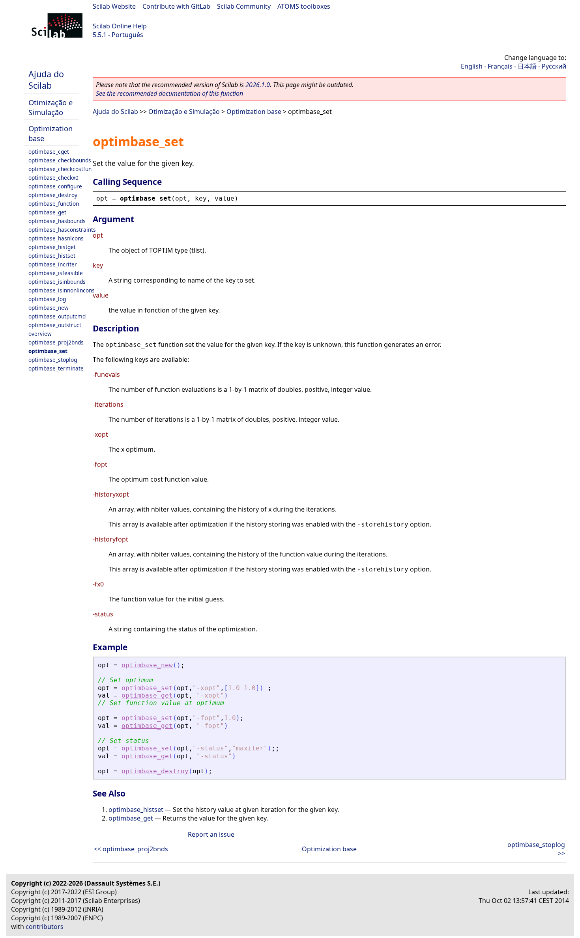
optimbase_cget (48, 151)
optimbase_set (47, 351)
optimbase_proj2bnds (56, 342)
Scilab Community (244, 6)
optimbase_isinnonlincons (61, 290)
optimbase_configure (55, 186)
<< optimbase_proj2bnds (131, 849)
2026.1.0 (257, 84)
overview (40, 333)
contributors (45, 926)
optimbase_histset (51, 255)
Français (500, 66)
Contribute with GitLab (176, 6)
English (472, 66)
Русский (554, 66)
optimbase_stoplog (52, 359)
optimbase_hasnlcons (56, 238)
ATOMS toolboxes (303, 6)
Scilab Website (114, 6)
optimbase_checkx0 (53, 177)
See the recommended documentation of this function (169, 93)
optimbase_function (53, 203)
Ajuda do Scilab (46, 79)
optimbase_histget (52, 247)
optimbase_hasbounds (57, 221)
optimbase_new (48, 307)
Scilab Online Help (120, 26)
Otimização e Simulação (50, 107)
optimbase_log (47, 299)
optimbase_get (47, 212)
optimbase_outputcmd (57, 316)
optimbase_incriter (52, 264)
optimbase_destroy (52, 195)
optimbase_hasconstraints (62, 229)
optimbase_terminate (56, 368)
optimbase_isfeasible (55, 273)
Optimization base (253, 111)
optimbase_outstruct (54, 325)
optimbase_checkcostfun (60, 169)
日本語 (527, 66)
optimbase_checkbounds (59, 160)
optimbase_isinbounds (57, 281)
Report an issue (211, 834)
